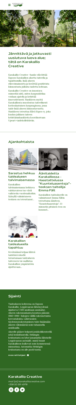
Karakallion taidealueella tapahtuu (18, 244)
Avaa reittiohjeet (17, 355)
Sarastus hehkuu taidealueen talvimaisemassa (21, 177)
